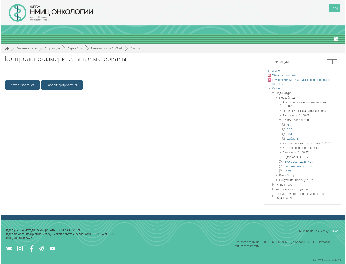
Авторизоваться (22, 85)
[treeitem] (302, 71)
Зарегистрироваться (62, 85)
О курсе (135, 48)
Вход (334, 8)
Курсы (276, 88)
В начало (274, 70)
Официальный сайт (18, 238)
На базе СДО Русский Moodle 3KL (325, 260)
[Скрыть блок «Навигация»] (329, 61)
